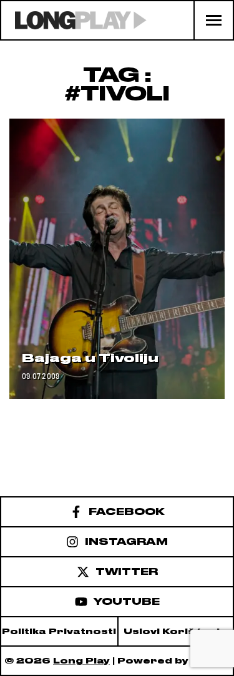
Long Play (81, 660)
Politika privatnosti (59, 631)
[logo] (74, 20)
